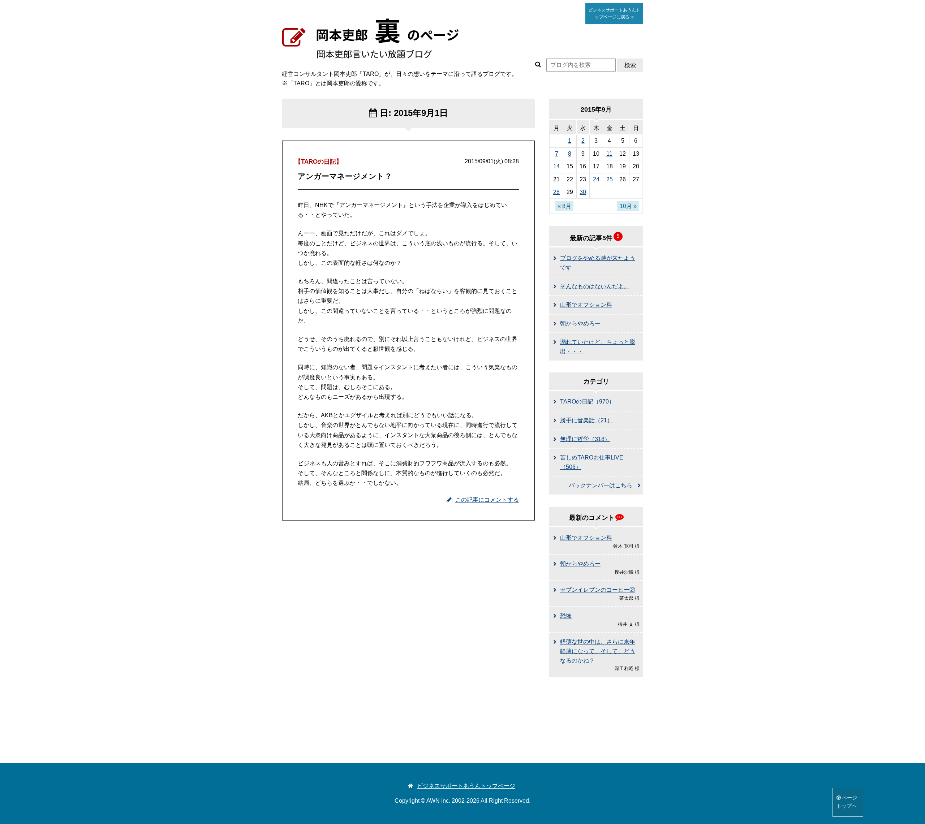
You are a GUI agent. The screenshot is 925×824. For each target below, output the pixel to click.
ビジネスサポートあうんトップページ (466, 786)
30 (583, 192)
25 (609, 179)
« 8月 (564, 206)
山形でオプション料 (586, 305)
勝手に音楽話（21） (586, 420)
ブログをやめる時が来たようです (597, 263)
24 (596, 179)
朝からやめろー (580, 323)
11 (609, 154)
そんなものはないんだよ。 (594, 286)
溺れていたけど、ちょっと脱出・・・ (597, 346)
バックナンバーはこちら (600, 485)
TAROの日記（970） (587, 401)
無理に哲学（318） (585, 439)
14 (556, 166)
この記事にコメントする (487, 500)
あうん (614, 14)
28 (556, 192)
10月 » (628, 206)
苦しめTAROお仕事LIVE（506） (591, 462)
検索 (630, 65)
